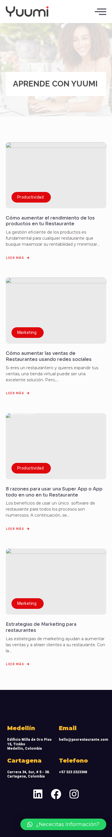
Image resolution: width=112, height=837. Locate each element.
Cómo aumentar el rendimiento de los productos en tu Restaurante (50, 221)
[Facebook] (56, 794)
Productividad (30, 197)
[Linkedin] (38, 794)
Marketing (26, 333)
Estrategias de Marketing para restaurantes (41, 627)
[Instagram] (74, 794)
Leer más (15, 258)
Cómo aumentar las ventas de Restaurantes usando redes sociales (49, 356)
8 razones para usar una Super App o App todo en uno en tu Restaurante (54, 492)
